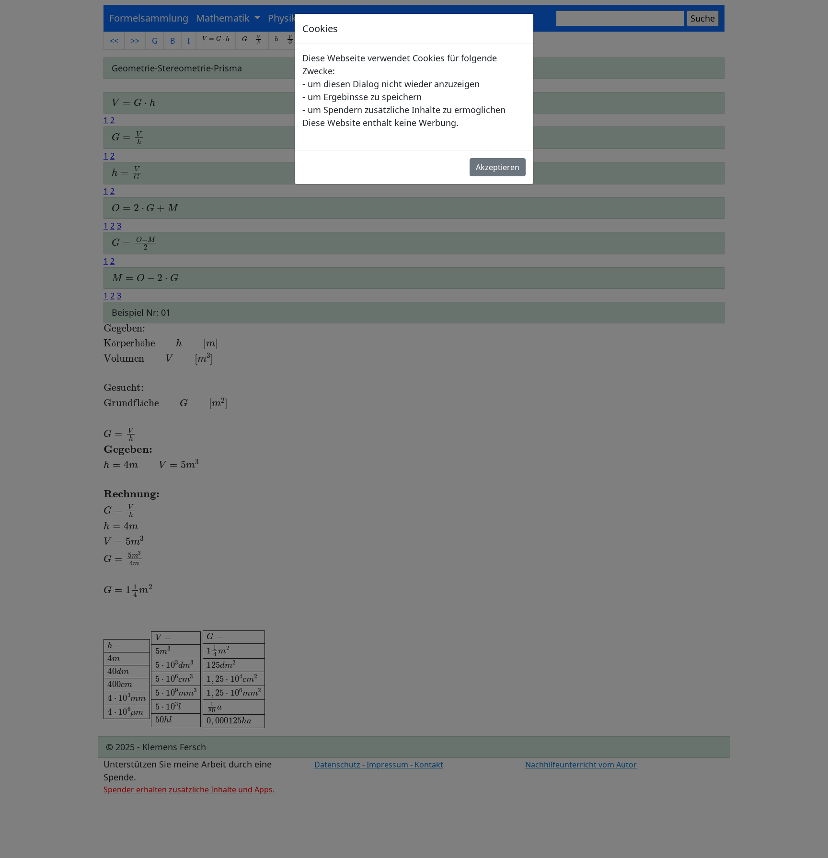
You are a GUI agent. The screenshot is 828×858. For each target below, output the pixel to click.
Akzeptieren (497, 167)
